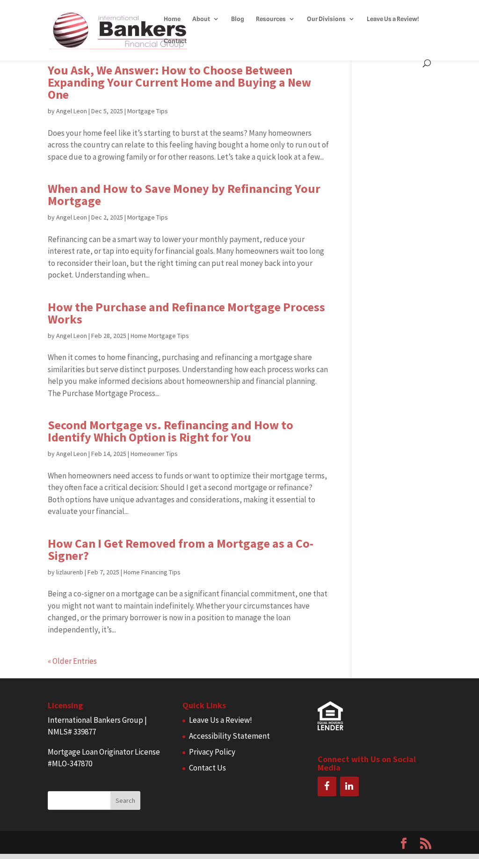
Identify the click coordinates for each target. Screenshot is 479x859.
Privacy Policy (212, 752)
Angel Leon (71, 111)
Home (172, 18)
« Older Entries (72, 661)
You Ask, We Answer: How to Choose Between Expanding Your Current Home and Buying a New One (179, 82)
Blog (237, 18)
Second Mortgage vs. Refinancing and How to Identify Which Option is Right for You (170, 431)
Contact (175, 40)
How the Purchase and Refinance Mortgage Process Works (186, 313)
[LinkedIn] (349, 786)
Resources (271, 18)
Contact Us (207, 768)
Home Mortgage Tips (160, 335)
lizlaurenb (69, 572)
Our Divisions (326, 18)
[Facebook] (327, 786)
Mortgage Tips (147, 111)
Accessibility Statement (229, 736)
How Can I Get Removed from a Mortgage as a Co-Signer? (180, 549)
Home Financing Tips (152, 572)
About (201, 18)
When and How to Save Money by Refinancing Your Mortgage (184, 194)
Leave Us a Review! (393, 18)
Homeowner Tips (154, 453)
